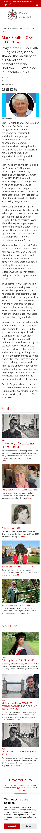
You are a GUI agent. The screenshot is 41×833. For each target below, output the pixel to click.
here (6, 819)
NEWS (4, 29)
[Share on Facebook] (3, 90)
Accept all (12, 826)
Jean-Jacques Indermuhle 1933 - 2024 (17, 566)
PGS (3, 440)
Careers (4, 657)
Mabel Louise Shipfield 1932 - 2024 (16, 605)
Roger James (15, 81)
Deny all (29, 826)
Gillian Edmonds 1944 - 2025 (14, 528)
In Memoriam (13, 29)
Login (5, 5)
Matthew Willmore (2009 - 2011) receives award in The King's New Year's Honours (19, 706)
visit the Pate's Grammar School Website (18, 1)
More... (4, 461)
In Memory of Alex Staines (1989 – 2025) (18, 445)
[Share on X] (7, 90)
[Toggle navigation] (37, 5)
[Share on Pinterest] (15, 90)
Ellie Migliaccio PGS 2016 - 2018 (18, 660)
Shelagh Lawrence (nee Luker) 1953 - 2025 (20, 489)
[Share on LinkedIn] (11, 90)
